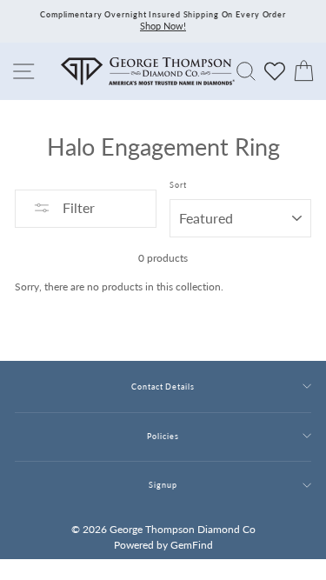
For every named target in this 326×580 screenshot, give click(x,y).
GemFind (191, 544)
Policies (162, 436)
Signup (162, 485)
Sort (178, 185)
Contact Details (162, 386)
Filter (77, 207)
